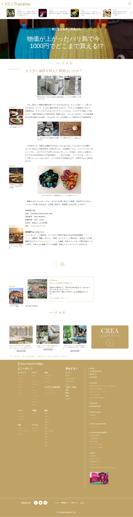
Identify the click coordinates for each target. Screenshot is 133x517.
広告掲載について (95, 462)
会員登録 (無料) (94, 435)
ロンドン (20, 393)
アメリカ (47, 378)
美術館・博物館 (71, 387)
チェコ (20, 387)
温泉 (67, 396)
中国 (46, 439)
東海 (46, 434)
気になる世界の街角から (66, 29)
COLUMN (93, 383)
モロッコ (34, 428)
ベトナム (34, 396)
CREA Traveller (95, 412)
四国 (46, 442)
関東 (46, 428)
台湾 (33, 375)
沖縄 (46, 419)
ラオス (34, 390)
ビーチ (68, 399)
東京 (46, 413)
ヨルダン (20, 434)
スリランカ (35, 381)
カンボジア (35, 384)
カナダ (47, 381)
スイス (20, 390)
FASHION (93, 377)
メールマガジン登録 (96, 444)
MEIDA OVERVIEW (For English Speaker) (103, 467)
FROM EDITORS (96, 371)
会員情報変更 (94, 438)
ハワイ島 (20, 416)
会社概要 (92, 456)
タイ (33, 387)
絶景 (67, 390)
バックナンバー (94, 418)
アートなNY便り (95, 395)
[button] (131, 13)
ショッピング (70, 378)
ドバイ (20, 428)
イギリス (20, 381)
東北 (46, 425)
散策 (67, 393)
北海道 (47, 422)
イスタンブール (22, 431)
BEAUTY (93, 374)
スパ (67, 384)
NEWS (92, 368)
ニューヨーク (49, 375)
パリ (19, 396)
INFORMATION (95, 406)
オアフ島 (20, 413)
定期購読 (92, 415)
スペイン (20, 384)
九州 (46, 445)
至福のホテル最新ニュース (98, 389)
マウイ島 (20, 419)
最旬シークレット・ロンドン (99, 392)
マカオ (34, 393)
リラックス (69, 381)
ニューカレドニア (50, 393)
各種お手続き (94, 441)
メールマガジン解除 (96, 447)
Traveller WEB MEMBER (98, 432)
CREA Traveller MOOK (98, 424)
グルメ (68, 375)
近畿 (46, 436)
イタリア (20, 375)
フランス (20, 378)
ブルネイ (34, 402)
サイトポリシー (94, 464)
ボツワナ (34, 431)
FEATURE (93, 403)
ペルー (34, 413)
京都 (46, 416)
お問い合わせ (94, 459)
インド (34, 399)
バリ (33, 378)
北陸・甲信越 (49, 431)
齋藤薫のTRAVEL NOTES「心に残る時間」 (103, 386)
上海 (33, 404)
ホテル (68, 372)
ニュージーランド (50, 390)
